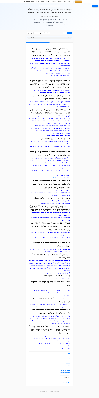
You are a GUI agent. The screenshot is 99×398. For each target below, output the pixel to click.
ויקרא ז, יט (68, 363)
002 (58, 6)
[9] (54, 177)
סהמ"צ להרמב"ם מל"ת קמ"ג (64, 375)
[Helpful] (28, 33)
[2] (69, 77)
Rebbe (37, 1)
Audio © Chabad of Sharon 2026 (45, 391)
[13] (35, 309)
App (42, 33)
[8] (55, 177)
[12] (36, 306)
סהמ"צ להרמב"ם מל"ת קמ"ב (65, 372)
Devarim (50, 6)
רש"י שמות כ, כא (66, 382)
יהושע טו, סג (67, 365)
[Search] (74, 2)
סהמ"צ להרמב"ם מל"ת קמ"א (65, 370)
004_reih (54, 6)
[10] (53, 177)
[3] (40, 101)
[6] (50, 160)
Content (37, 41)
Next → (69, 33)
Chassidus (48, 1)
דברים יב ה (68, 353)
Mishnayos (60, 1)
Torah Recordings (25, 1)
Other (69, 1)
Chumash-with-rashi (43, 6)
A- (45, 33)
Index (65, 1)
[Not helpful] (31, 33)
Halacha (54, 1)
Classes (61, 41)
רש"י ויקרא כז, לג (67, 356)
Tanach (32, 1)
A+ (48, 33)
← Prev (64, 33)
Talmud (42, 1)
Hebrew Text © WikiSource (55, 391)
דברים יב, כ (68, 360)
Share (37, 33)
